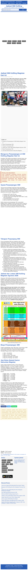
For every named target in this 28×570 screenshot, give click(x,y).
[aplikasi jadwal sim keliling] (7, 477)
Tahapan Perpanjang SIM (7, 145)
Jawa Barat (4, 3)
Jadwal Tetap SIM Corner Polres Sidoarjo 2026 (10, 497)
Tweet (8, 406)
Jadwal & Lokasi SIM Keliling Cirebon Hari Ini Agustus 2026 (13, 495)
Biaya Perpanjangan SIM (7, 149)
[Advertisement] (14, 26)
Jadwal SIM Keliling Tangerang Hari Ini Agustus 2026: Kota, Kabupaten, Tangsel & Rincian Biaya (13, 503)
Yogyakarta (19, 1)
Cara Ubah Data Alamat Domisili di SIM (9, 492)
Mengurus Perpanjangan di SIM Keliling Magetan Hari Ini (14, 142)
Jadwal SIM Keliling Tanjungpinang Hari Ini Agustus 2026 (12, 500)
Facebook (3, 406)
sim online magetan (7, 455)
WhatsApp (14, 406)
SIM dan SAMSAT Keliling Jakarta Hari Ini (9, 493)
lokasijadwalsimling (6, 454)
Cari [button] (23, 9)
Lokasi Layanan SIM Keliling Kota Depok (9, 498)
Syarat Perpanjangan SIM (8, 1)
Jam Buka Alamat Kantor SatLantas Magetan (12, 150)
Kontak (24, 3)
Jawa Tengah (11, 3)
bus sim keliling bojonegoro (19, 459)
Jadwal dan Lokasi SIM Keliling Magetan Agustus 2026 (14, 147)
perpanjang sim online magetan (15, 454)
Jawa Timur (18, 3)
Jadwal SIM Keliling (14, 6)
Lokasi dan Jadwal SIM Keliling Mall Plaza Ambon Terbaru (12, 485)
